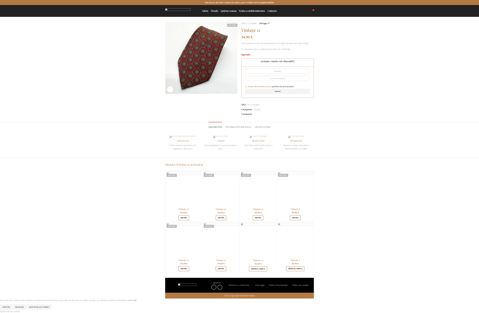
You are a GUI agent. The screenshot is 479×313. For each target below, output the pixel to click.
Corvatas (253, 23)
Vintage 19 (221, 209)
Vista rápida (199, 176)
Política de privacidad (278, 285)
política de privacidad (283, 86)
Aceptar (6, 307)
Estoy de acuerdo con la (270, 86)
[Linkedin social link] (263, 114)
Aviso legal (260, 285)
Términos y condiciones (238, 285)
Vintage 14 (258, 209)
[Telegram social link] (265, 114)
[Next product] (312, 23)
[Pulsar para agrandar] (170, 89)
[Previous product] (307, 23)
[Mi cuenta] (308, 10)
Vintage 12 (184, 260)
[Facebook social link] (254, 114)
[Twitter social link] (257, 114)
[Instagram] (220, 287)
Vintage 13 (258, 260)
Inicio (244, 23)
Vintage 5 (295, 260)
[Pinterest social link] (260, 114)
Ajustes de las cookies (39, 307)
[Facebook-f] (213, 287)
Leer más (132, 300)
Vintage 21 (221, 260)
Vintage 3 (295, 209)
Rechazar (19, 307)
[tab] (215, 126)
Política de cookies (300, 285)
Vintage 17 (184, 209)
